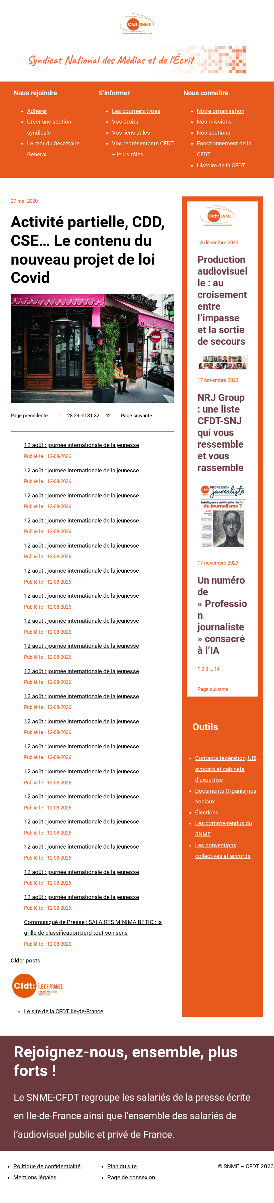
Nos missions (214, 121)
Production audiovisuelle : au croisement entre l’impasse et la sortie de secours (222, 300)
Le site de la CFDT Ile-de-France (63, 1011)
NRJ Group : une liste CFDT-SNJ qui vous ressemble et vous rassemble (221, 432)
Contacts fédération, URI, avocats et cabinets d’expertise (226, 769)
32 (96, 416)
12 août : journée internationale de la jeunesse (81, 445)
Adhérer (37, 111)
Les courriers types (136, 111)
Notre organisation (220, 111)
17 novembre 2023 (217, 380)
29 (76, 416)
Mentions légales (34, 1177)
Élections (207, 812)
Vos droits (125, 121)
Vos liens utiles (131, 132)
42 (108, 416)
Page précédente (29, 416)
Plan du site (122, 1166)
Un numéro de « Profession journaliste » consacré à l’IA (222, 615)
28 (70, 416)
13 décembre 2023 (217, 243)
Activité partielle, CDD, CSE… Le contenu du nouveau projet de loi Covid (88, 250)
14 (217, 669)
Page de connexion (131, 1177)
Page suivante (136, 416)
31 (90, 416)
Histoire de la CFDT (221, 165)
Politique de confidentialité (47, 1166)
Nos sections (213, 132)
